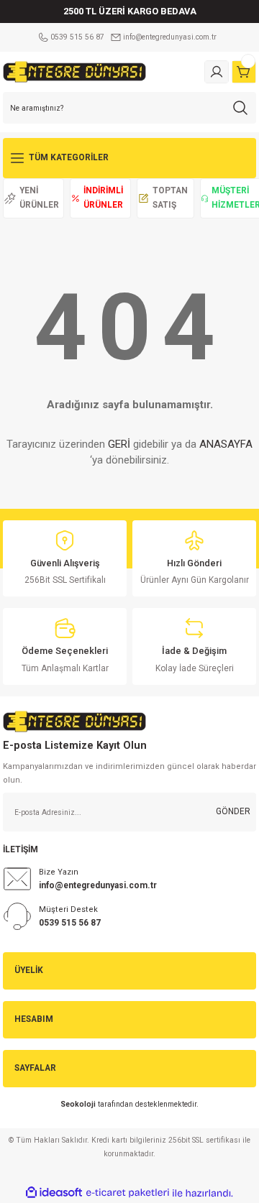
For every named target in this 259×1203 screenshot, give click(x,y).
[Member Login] (216, 71)
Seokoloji (78, 1104)
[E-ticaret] (128, 1192)
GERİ (119, 444)
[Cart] (244, 71)
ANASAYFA (226, 444)
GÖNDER (233, 811)
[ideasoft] (54, 1192)
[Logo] (74, 71)
